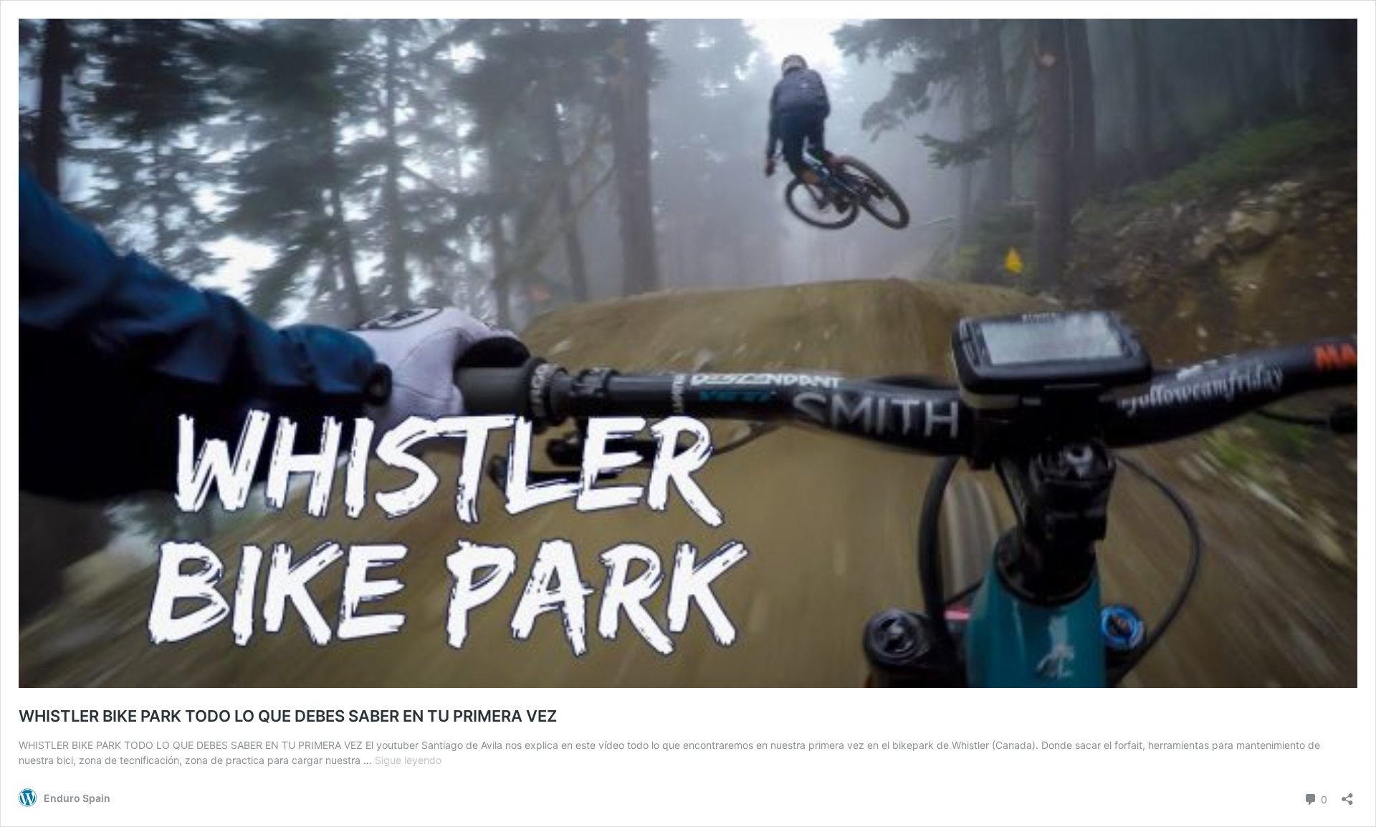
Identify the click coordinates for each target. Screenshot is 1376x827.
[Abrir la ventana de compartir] (1347, 794)
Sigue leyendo (408, 760)
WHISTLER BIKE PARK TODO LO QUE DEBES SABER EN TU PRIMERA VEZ (288, 716)
